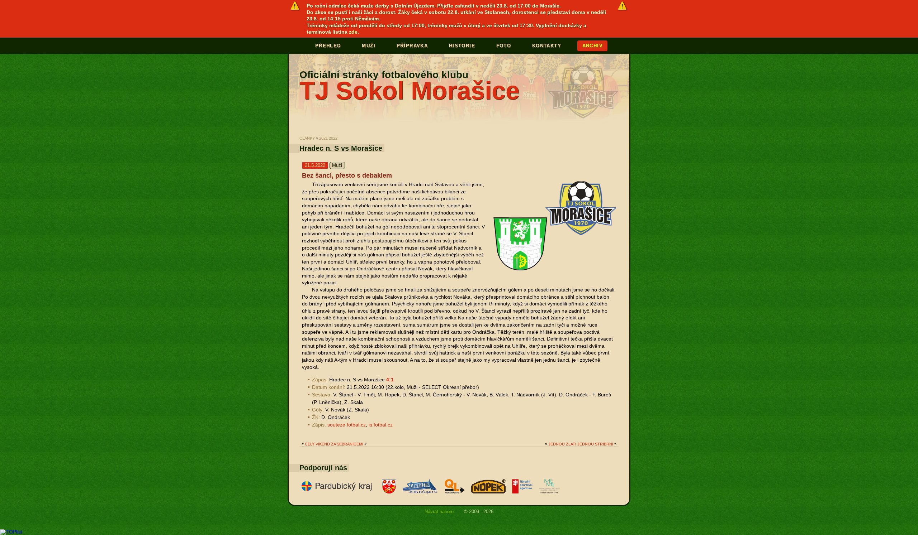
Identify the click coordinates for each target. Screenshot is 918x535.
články (307, 138)
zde (353, 32)
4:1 (390, 379)
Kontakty (546, 45)
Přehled (328, 45)
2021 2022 (328, 138)
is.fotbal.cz (381, 425)
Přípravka (412, 45)
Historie (462, 45)
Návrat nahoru (439, 511)
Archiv (592, 45)
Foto (503, 45)
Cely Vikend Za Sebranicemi (334, 444)
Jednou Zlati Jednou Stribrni (580, 444)
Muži (368, 45)
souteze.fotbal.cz (346, 425)
